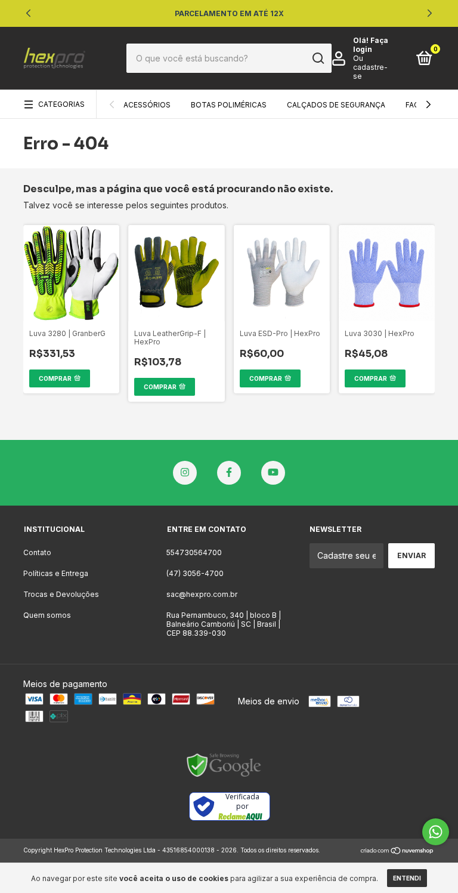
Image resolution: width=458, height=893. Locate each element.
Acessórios (147, 104)
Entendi (407, 878)
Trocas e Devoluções (61, 594)
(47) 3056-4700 (195, 573)
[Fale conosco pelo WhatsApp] (435, 831)
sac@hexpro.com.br (201, 594)
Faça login (370, 45)
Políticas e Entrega (55, 573)
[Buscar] (317, 58)
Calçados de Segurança (336, 104)
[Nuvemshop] (397, 851)
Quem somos (47, 615)
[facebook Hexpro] (229, 473)
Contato (37, 552)
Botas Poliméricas (229, 104)
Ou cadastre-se (370, 67)
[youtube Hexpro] (273, 473)
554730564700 (194, 552)
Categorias (61, 104)
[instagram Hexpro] (185, 473)
